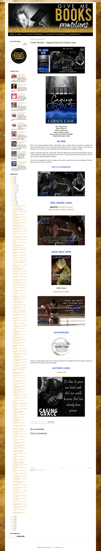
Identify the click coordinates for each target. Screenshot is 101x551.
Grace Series (52, 423)
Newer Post (33, 467)
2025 (13, 178)
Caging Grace (36, 423)
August (14, 192)
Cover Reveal (46, 423)
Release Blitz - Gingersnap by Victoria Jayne (18, 418)
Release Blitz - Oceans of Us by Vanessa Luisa (18, 343)
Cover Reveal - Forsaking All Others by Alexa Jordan (19, 507)
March (14, 200)
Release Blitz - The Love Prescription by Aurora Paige (18, 209)
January (14, 204)
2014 (13, 528)
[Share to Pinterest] (53, 422)
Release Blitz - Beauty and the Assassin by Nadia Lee (18, 451)
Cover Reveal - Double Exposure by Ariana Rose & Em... (19, 237)
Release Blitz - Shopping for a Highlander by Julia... (18, 412)
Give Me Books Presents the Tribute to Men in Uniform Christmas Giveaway (22, 163)
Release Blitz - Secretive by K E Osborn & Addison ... (18, 246)
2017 (13, 523)
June (14, 195)
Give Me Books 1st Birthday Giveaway (21, 95)
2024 (13, 180)
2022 (13, 183)
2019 (13, 519)
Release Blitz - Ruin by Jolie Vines (19, 247)
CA (67, 207)
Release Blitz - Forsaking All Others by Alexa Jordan (19, 229)
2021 (13, 516)
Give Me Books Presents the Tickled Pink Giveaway (22, 132)
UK (63, 207)
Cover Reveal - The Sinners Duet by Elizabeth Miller (19, 476)
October (14, 188)
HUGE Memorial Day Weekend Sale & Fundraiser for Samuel (21, 75)
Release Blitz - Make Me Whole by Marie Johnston (19, 340)
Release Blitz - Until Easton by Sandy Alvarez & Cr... (18, 226)
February (14, 202)
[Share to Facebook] (52, 422)
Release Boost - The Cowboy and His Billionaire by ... (19, 297)
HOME (12, 34)
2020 (13, 517)
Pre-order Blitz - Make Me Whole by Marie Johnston (19, 479)
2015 (13, 526)
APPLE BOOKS (67, 210)
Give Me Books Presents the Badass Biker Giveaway (22, 142)
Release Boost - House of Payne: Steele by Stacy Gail (22, 85)
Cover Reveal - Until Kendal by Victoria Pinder (18, 443)
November (15, 187)
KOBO (56, 210)
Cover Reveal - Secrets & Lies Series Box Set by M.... (18, 446)
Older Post (90, 467)
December (15, 185)
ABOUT (19, 34)
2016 (13, 524)
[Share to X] (51, 422)
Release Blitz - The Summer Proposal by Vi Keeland (18, 429)
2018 (13, 521)
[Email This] (48, 422)
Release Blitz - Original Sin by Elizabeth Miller (18, 357)
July (13, 193)
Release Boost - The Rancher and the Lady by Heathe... (19, 482)
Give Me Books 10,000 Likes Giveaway (21, 113)
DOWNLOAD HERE (61, 292)
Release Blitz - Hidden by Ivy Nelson (19, 260)
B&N (50, 210)
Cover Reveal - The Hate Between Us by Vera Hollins (19, 206)
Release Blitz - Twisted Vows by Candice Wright (18, 420)
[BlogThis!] (49, 422)
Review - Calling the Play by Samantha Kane (22, 152)
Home (61, 467)
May (13, 197)
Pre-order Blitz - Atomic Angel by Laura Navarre (18, 426)
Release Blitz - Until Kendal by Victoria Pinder (18, 373)
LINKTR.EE (61, 372)
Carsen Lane (41, 423)
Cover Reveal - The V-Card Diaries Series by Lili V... (19, 398)
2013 (13, 529)
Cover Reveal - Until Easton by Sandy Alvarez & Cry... (18, 302)
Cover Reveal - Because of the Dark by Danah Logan (19, 395)
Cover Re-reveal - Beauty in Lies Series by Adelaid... (19, 280)
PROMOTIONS (74, 34)
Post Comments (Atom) (40, 470)
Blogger (62, 547)
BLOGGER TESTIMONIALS (56, 34)
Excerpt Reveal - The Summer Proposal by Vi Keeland (18, 462)
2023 (13, 181)
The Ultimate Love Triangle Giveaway (21, 123)
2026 (13, 176)
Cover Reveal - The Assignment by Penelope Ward (19, 354)
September (15, 190)
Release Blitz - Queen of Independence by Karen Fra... (18, 337)
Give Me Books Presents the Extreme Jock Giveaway (22, 104)
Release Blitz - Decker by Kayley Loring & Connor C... (19, 390)
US (59, 207)
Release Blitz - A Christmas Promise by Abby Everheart (19, 387)
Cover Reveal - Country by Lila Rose (19, 367)
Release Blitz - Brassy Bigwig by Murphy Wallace (18, 513)
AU (71, 207)
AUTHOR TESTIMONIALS (35, 34)
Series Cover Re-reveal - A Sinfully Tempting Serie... (19, 332)
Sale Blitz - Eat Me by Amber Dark (19, 310)
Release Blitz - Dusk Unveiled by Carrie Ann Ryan (19, 381)
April (14, 199)
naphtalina (53, 547)
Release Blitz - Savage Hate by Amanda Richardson (18, 269)
